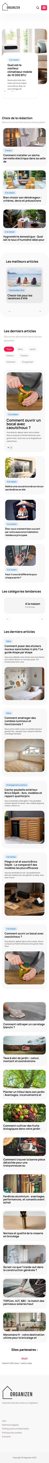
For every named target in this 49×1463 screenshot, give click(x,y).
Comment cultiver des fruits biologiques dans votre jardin (21, 1127)
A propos (6, 1436)
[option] (24, 63)
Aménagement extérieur (16, 785)
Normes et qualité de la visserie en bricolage (23, 1235)
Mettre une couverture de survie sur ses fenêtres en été (24, 488)
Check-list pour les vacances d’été (19, 297)
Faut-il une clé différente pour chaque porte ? (21, 576)
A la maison (14, 60)
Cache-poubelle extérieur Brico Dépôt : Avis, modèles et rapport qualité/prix (23, 793)
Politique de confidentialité (15, 1428)
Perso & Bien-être (16, 290)
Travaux (8, 150)
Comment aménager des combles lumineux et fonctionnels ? (20, 721)
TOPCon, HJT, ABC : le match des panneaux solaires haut (23, 1302)
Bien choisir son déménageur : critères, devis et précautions (22, 199)
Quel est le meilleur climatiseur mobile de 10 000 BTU (19, 70)
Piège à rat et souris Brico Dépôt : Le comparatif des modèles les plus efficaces (21, 865)
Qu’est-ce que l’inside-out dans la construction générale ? (23, 1268)
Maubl (24, 1358)
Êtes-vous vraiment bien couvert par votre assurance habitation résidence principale (22, 532)
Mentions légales (10, 1425)
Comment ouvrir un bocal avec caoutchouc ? (24, 423)
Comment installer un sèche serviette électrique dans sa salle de (24, 158)
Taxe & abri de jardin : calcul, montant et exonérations (21, 1059)
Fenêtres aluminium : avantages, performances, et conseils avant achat (24, 1199)
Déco (8, 641)
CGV (4, 1421)
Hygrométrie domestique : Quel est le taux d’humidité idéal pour (23, 238)
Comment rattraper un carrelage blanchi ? (24, 1026)
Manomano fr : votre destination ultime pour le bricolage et (23, 1336)
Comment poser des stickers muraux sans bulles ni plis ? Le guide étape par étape (24, 649)
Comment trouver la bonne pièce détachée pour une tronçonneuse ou (24, 1162)
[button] (44, 7)
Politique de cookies (12, 1432)
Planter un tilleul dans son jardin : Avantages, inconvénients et (24, 1093)
